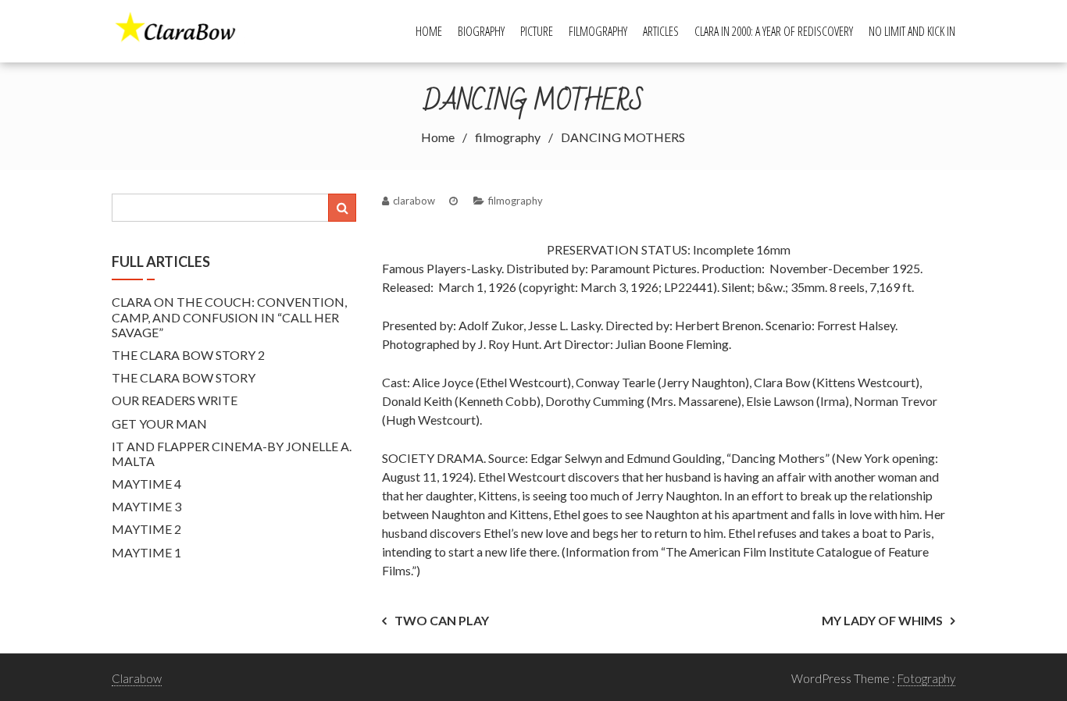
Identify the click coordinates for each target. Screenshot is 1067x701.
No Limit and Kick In (912, 31)
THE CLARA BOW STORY (183, 377)
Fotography (926, 678)
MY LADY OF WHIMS (882, 620)
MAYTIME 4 (146, 483)
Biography (481, 31)
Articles (661, 31)
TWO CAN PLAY (441, 620)
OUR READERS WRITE (174, 400)
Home (429, 31)
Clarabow (137, 678)
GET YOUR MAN (159, 423)
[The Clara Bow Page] (183, 29)
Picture (536, 31)
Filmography (598, 31)
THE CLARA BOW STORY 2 (188, 354)
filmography (515, 200)
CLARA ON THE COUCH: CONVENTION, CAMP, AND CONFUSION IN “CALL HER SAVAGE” (229, 316)
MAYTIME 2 (146, 528)
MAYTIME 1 (146, 552)
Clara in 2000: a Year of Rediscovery (773, 31)
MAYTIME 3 (146, 506)
